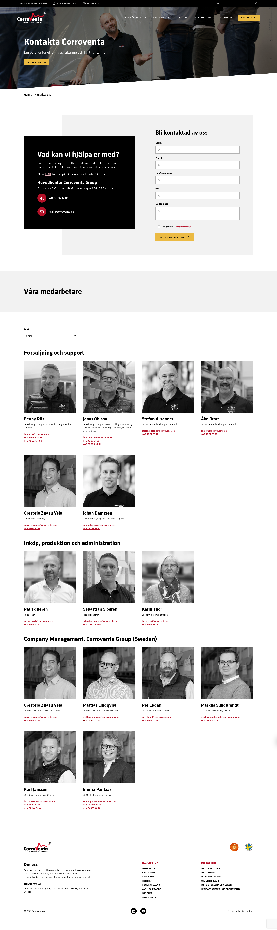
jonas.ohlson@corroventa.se (97, 437)
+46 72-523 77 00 (33, 440)
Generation (247, 911)
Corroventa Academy (35, 3)
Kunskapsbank (151, 884)
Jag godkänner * (177, 226)
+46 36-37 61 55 (32, 624)
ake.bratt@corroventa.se (214, 430)
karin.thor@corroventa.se (155, 621)
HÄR (48, 174)
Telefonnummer (163, 173)
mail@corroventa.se (61, 211)
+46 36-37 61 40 (150, 720)
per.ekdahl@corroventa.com (156, 717)
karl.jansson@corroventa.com (39, 801)
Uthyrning (182, 17)
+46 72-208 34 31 (92, 444)
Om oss (224, 17)
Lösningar (148, 868)
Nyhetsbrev (149, 897)
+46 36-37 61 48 (32, 804)
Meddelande (161, 203)
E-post (158, 158)
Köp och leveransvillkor (216, 884)
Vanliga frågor (151, 889)
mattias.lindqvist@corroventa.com (101, 717)
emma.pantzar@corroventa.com (99, 801)
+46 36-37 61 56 (209, 434)
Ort (157, 188)
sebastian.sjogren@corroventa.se (100, 621)
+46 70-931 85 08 (92, 624)
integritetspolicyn (183, 226)
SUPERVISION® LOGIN (66, 3)
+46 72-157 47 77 (32, 807)
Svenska (91, 3)
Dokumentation (204, 17)
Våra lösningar (133, 17)
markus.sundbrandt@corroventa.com (220, 717)
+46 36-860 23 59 (33, 437)
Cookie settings (210, 868)
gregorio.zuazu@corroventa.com (40, 525)
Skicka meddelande (172, 237)
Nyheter (147, 880)
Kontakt (147, 893)
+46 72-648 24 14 (210, 720)
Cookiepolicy (209, 872)
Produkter (159, 17)
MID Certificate (210, 880)
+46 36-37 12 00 (59, 198)
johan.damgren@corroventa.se (99, 525)
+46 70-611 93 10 (91, 807)
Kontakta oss (249, 17)
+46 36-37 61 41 (150, 434)
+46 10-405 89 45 (92, 804)
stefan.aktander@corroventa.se (158, 430)
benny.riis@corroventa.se (37, 434)
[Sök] (256, 3)
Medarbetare (35, 62)
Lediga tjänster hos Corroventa (221, 889)
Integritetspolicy (212, 876)
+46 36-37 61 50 (91, 440)
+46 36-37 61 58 (32, 528)
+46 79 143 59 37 (91, 528)
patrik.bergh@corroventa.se (38, 621)
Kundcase (148, 876)
